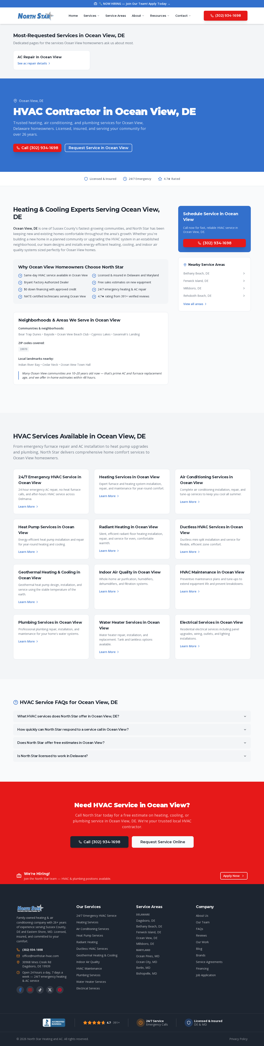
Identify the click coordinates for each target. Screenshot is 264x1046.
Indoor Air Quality (88, 962)
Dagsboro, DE (145, 921)
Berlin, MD (143, 968)
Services (90, 16)
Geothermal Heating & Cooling (96, 955)
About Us (202, 916)
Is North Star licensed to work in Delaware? (52, 756)
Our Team (203, 922)
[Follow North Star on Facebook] (20, 990)
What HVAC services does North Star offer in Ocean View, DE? (68, 716)
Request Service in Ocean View (98, 148)
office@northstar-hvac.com (40, 956)
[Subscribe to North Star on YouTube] (30, 990)
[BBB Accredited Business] (54, 1023)
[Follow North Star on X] (50, 990)
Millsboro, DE (192, 288)
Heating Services (87, 922)
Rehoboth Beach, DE (197, 296)
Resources (158, 16)
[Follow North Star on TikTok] (40, 990)
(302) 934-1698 (228, 16)
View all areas (193, 304)
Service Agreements (209, 962)
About (136, 16)
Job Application (206, 975)
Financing (202, 968)
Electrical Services (88, 988)
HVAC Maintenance (89, 968)
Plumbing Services (88, 975)
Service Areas (115, 16)
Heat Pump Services (89, 935)
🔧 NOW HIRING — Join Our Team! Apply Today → (134, 4)
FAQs (199, 929)
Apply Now (231, 876)
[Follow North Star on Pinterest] (60, 990)
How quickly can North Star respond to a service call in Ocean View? (72, 729)
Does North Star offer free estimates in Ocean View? (61, 743)
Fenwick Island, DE (195, 281)
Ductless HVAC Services (92, 949)
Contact (181, 16)
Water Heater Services (91, 982)
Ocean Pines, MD (147, 956)
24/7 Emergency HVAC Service (96, 916)
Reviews (201, 935)
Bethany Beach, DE (196, 273)
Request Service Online (162, 842)
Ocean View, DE (146, 938)
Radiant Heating (87, 942)
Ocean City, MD (146, 962)
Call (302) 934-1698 (39, 148)
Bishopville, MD (146, 973)
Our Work (202, 942)
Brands (200, 955)
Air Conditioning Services (92, 929)
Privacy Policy (238, 1039)
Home (73, 16)
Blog (199, 949)
